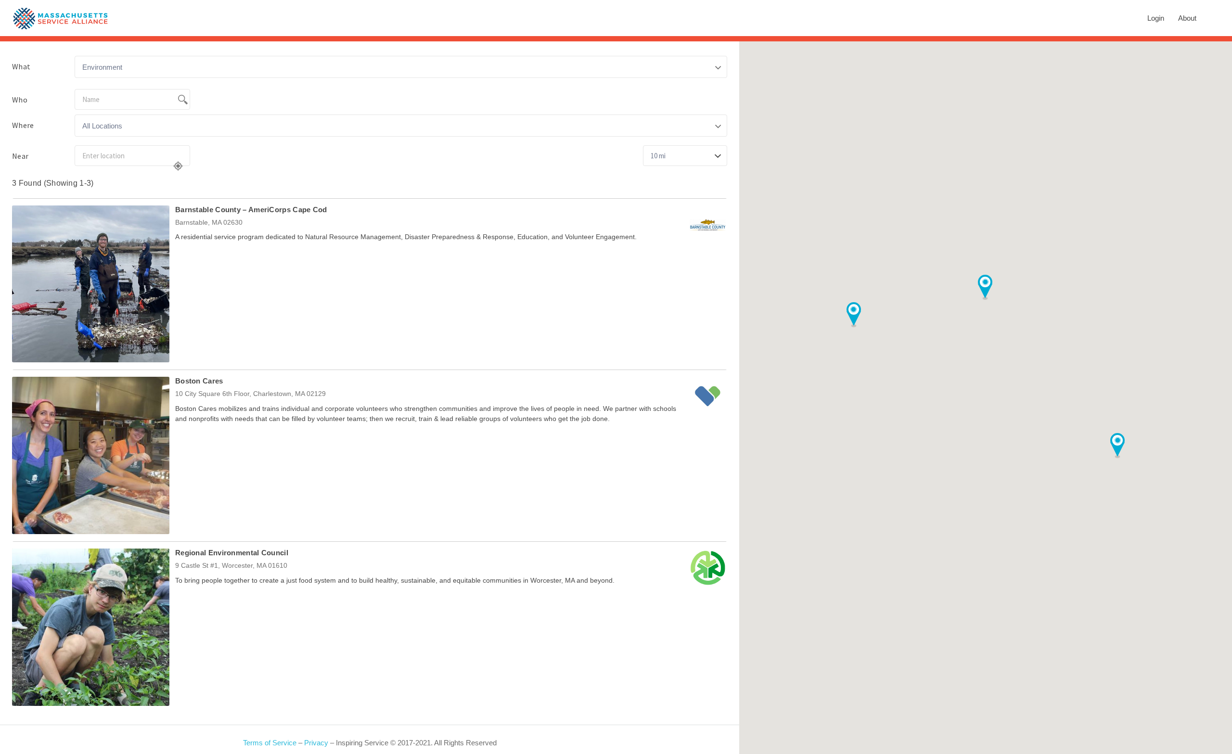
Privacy (316, 743)
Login (1155, 18)
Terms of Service (269, 743)
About (1187, 18)
